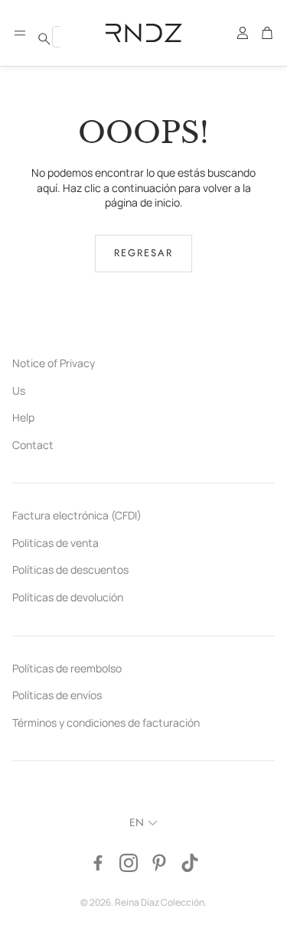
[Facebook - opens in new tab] (98, 863)
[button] (20, 33)
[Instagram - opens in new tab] (128, 863)
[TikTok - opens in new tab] (190, 863)
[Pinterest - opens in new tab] (159, 863)
